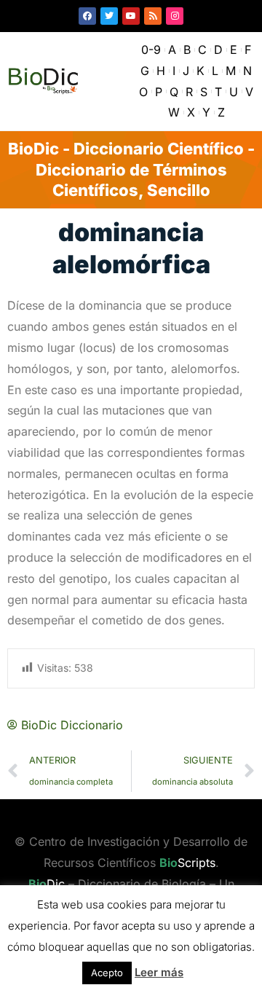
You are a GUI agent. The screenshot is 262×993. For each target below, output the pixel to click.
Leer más (159, 972)
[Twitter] (109, 16)
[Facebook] (87, 16)
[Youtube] (131, 16)
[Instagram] (174, 16)
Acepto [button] (107, 972)
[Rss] (153, 16)
